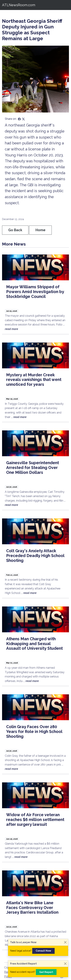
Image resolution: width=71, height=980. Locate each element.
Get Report (46, 972)
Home (40, 230)
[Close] (65, 942)
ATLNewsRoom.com (18, 5)
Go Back (15, 230)
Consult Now (43, 950)
